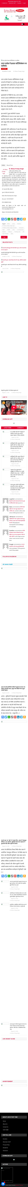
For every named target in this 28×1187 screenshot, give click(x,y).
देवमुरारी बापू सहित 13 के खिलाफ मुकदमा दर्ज (9, 390)
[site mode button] (22, 24)
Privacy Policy (6, 1144)
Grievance (5, 1150)
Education (21, 227)
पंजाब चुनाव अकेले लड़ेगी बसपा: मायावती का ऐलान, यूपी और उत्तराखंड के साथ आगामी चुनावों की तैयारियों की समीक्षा (17, 487)
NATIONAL (4, 68)
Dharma (19, 223)
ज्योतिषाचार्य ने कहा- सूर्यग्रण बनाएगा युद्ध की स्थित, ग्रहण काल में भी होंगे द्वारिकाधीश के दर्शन (17, 520)
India (13, 229)
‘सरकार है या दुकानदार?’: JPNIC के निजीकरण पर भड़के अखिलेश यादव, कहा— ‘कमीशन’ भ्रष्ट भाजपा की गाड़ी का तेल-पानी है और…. (17, 473)
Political (10, 231)
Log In (24, 3)
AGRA (8, 223)
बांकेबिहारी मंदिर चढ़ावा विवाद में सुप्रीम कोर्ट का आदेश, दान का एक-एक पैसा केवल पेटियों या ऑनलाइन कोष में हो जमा (17, 445)
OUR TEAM (5, 1129)
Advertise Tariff (12, 3)
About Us (5, 1124)
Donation (19, 3)
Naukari (4, 231)
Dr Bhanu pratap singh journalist (9, 227)
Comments (20, 427)
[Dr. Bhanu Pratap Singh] (5, 171)
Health (8, 229)
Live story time (20, 229)
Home (4, 1121)
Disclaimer (5, 1147)
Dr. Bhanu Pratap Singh (18, 71)
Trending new (17, 231)
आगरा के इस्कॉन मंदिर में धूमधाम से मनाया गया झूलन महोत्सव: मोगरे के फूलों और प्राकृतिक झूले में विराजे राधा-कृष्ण (18, 883)
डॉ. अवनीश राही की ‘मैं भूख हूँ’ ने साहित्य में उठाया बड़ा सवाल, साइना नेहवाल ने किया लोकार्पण (17, 433)
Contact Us (4, 3)
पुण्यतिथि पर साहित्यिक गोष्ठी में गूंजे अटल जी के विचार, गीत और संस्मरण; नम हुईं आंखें (18, 905)
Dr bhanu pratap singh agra (8, 225)
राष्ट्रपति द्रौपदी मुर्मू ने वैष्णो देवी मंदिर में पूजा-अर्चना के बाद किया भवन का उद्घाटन (13, 253)
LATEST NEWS (7, 427)
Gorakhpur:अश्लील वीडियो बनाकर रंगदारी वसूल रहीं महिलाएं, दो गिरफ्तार (24, 237)
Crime (13, 223)
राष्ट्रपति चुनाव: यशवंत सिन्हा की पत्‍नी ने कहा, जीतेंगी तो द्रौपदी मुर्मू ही (13, 265)
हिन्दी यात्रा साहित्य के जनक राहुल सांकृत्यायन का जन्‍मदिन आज (17, 508)
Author (3, 165)
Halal (3, 229)
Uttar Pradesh (5, 233)
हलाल (12, 233)
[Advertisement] (14, 44)
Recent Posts (10, 165)
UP (23, 231)
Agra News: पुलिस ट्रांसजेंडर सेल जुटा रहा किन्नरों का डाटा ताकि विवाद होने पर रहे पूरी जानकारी (6, 237)
